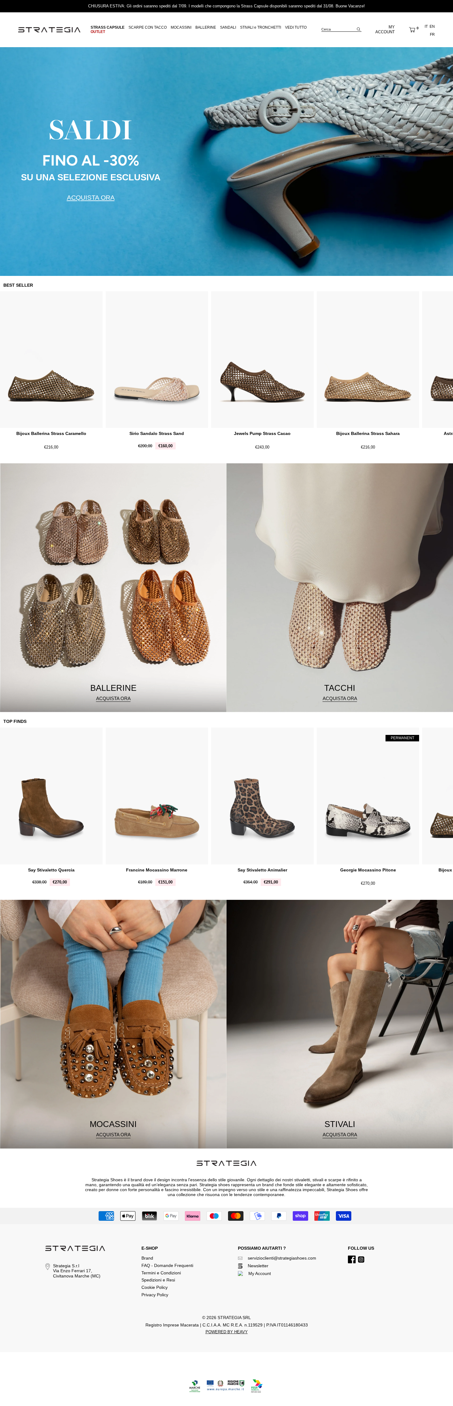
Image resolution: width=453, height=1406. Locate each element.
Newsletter (258, 1265)
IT (426, 26)
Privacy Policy (154, 1294)
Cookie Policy (154, 1287)
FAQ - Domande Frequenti (167, 1265)
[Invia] (358, 29)
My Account (259, 1273)
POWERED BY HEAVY (227, 1332)
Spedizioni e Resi (158, 1279)
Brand (147, 1258)
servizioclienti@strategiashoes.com (282, 1258)
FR (432, 34)
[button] (412, 29)
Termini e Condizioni (161, 1272)
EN (432, 26)
